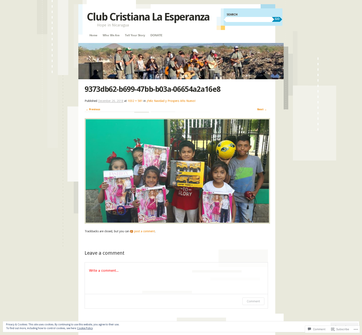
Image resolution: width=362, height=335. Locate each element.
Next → (262, 109)
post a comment (144, 231)
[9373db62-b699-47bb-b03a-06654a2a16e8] (177, 222)
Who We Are (111, 35)
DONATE (156, 35)
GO (277, 19)
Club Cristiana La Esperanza (148, 17)
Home (93, 35)
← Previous (93, 109)
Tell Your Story (135, 35)
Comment (253, 301)
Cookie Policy (85, 328)
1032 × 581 (135, 101)
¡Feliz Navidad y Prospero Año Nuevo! (171, 101)
